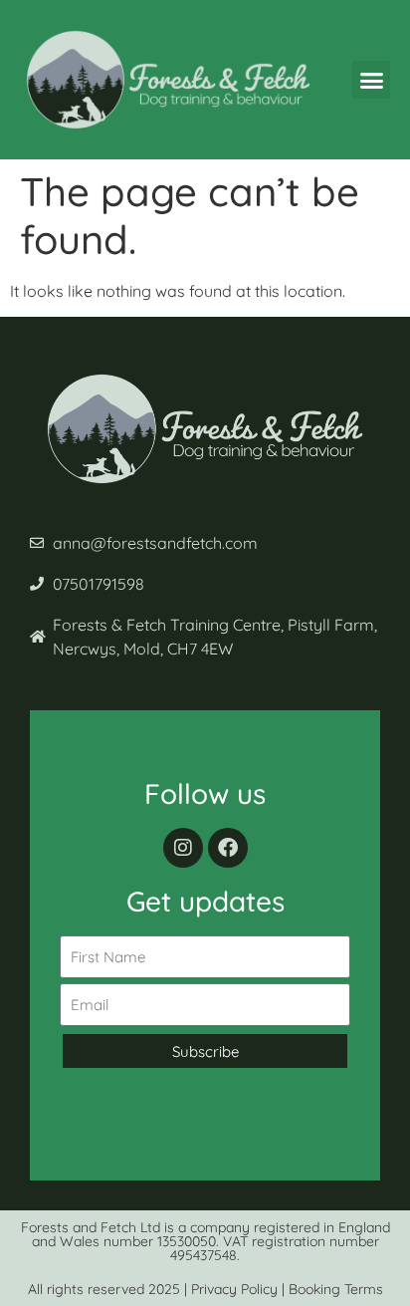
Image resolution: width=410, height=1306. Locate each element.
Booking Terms (336, 1289)
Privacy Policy (234, 1289)
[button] (371, 80)
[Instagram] (183, 848)
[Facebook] (228, 848)
